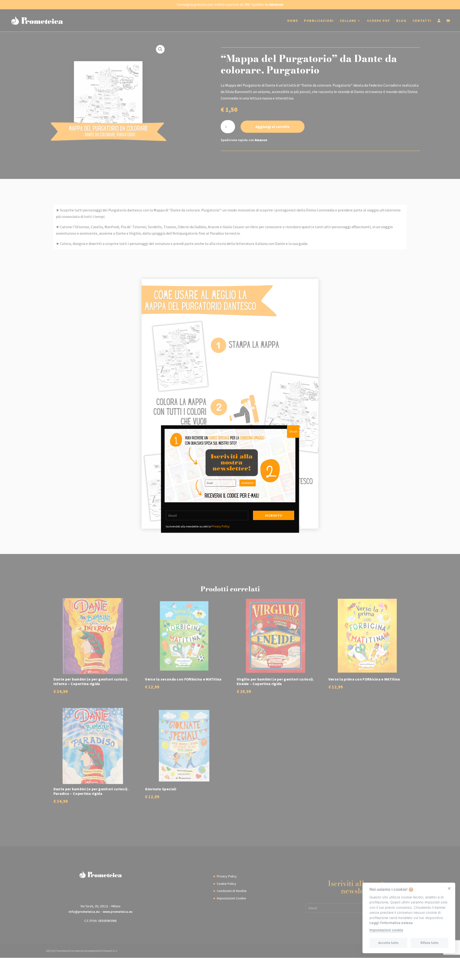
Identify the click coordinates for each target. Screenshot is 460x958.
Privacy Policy (220, 526)
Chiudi (293, 431)
